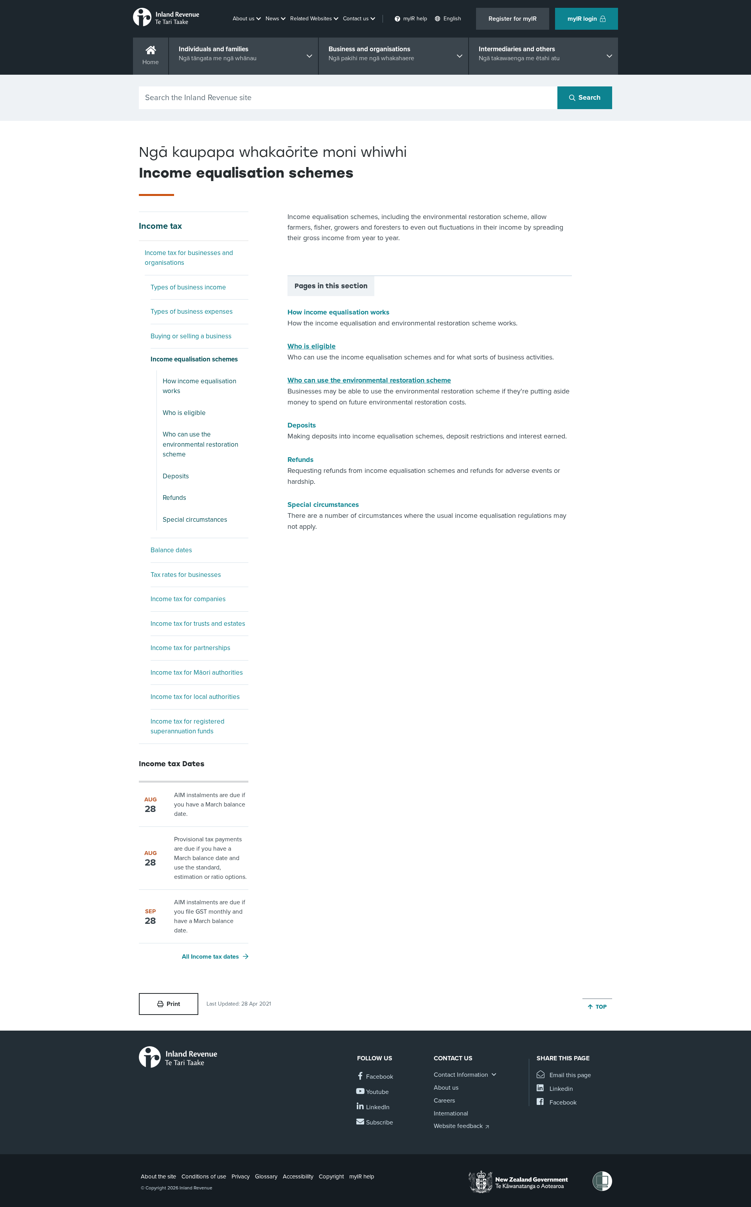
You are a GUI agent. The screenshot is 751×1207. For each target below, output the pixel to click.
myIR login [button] (582, 19)
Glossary (266, 1176)
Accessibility (298, 1176)
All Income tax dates (210, 957)
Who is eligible (184, 413)
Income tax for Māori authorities (197, 672)
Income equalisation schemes (194, 359)
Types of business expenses (192, 311)
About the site (158, 1176)
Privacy (241, 1176)
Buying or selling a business (191, 336)
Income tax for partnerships (190, 648)
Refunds (174, 498)
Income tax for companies (188, 599)
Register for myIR (513, 19)
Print (173, 1004)
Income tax (160, 226)
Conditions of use (203, 1176)
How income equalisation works (199, 386)
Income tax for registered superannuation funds (188, 726)
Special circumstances (195, 519)
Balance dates (171, 550)
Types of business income (188, 287)
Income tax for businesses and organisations (189, 258)
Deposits (176, 476)
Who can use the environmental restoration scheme (200, 444)
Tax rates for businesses (186, 575)
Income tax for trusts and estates (198, 624)
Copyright (331, 1176)
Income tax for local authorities (195, 697)
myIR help (361, 1176)
